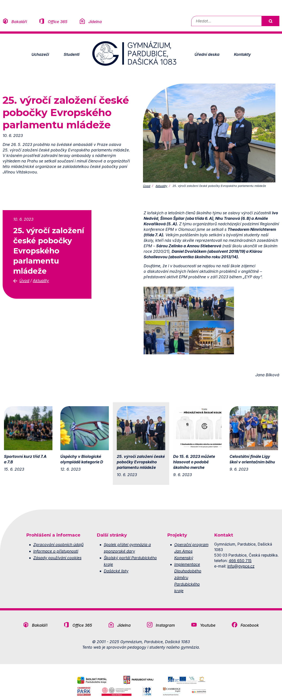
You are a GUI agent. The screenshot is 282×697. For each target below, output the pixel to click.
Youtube (207, 625)
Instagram (165, 625)
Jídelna (95, 21)
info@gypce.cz (240, 566)
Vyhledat (270, 21)
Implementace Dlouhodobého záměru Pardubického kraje (187, 577)
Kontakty (242, 54)
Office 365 (57, 21)
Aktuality (161, 185)
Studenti (72, 54)
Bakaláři (19, 21)
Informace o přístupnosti (55, 551)
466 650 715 (240, 560)
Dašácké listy (116, 571)
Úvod (146, 185)
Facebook (250, 625)
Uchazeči (40, 54)
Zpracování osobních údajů (58, 544)
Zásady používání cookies (57, 557)
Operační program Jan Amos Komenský (191, 551)
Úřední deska (207, 54)
